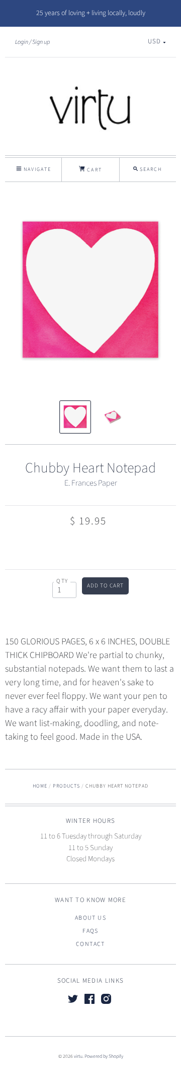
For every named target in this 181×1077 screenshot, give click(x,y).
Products (66, 786)
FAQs (90, 931)
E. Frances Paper (90, 483)
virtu (78, 1056)
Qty (62, 581)
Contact (90, 944)
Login (21, 41)
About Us (90, 918)
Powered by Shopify (103, 1056)
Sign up (41, 41)
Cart (93, 169)
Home (40, 786)
